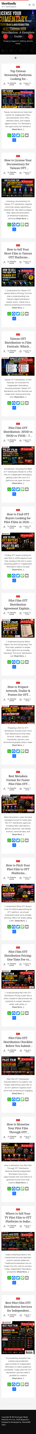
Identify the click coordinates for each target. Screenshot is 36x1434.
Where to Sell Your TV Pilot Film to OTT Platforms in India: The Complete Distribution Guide (18, 1221)
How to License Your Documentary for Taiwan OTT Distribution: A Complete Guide (18, 28)
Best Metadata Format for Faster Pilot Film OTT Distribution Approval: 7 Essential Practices (18, 786)
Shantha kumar (13, 84)
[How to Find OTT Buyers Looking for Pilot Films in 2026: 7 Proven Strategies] (18, 542)
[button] (5, 36)
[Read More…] (18, 129)
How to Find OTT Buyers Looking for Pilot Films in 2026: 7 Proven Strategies (18, 520)
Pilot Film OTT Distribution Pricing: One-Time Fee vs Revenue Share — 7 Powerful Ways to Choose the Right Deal (18, 961)
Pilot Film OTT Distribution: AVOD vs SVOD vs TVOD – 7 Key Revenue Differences (18, 435)
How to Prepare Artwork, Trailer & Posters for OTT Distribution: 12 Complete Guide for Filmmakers (18, 696)
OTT (18, 16)
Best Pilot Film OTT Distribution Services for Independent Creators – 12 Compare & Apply (18, 1310)
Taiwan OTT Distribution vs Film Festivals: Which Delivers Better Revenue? (18, 346)
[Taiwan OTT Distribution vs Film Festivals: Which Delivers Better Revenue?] (18, 366)
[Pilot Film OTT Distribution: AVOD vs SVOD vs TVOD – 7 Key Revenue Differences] (18, 455)
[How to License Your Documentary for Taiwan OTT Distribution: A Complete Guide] (18, 188)
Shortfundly (9, 3)
